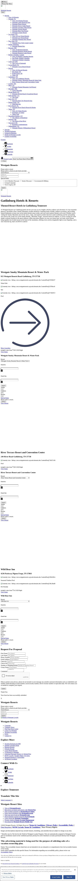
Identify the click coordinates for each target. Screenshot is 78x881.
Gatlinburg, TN (13, 77)
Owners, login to (19, 820)
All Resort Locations (11, 759)
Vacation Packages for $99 (13, 744)
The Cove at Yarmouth (19, 63)
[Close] (75, 870)
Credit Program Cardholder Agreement (30, 863)
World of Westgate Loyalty (13, 135)
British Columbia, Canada (16, 55)
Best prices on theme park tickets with (20, 810)
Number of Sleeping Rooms (9, 665)
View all (13, 808)
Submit (3, 688)
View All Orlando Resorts (20, 21)
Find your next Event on (17, 815)
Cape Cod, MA (13, 61)
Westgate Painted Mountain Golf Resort (24, 87)
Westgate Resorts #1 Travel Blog (14, 757)
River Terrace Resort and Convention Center (25, 82)
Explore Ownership (10, 136)
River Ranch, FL (13, 106)
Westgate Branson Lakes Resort (21, 53)
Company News (9, 727)
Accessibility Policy (66, 825)
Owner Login (7, 159)
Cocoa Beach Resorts (11, 750)
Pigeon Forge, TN (13, 102)
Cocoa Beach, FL (13, 65)
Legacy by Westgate (11, 730)
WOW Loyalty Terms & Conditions (26, 827)
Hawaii (10, 68)
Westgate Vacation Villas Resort (21, 27)
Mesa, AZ (11, 85)
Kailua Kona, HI (17, 73)
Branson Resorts (9, 747)
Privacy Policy (52, 825)
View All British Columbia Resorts (22, 56)
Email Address (5, 659)
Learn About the (16, 818)
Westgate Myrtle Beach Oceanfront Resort (25, 94)
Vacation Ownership (11, 732)
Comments (4, 671)
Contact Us (8, 736)
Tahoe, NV (11, 109)
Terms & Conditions (37, 825)
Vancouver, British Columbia (21, 60)
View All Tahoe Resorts (19, 111)
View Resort (4, 403)
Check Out (3, 376)
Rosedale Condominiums (19, 124)
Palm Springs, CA (13, 95)
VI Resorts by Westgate (12, 752)
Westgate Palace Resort (19, 24)
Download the (19, 822)
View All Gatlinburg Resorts (20, 78)
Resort (3, 359)
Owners (3, 139)
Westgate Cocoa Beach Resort (21, 66)
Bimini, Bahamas (13, 44)
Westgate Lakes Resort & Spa (21, 22)
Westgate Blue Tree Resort (20, 31)
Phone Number (5, 657)
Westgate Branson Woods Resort (22, 51)
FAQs (6, 734)
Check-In (3, 661)
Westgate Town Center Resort (21, 26)
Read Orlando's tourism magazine (19, 816)
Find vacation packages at (20, 811)
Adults (3, 387)
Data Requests (6, 827)
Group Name (5, 667)
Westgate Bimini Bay (18, 46)
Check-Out (4, 663)
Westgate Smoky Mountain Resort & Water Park (26, 80)
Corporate (8, 725)
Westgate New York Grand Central (22, 43)
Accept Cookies (56, 877)
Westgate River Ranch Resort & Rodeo (24, 107)
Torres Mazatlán (17, 90)
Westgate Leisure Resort (19, 32)
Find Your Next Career (11, 729)
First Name (4, 653)
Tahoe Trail (15, 114)
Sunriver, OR (12, 119)
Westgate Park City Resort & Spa (22, 101)
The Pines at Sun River (19, 121)
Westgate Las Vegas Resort (20, 38)
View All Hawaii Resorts (19, 70)
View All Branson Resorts (20, 49)
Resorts (7, 15)
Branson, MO (12, 48)
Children (3, 391)
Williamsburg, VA (13, 126)
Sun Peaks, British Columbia (20, 58)
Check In (3, 364)
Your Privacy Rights (49, 827)
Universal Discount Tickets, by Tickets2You (18, 754)
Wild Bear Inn (16, 104)
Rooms (3, 394)
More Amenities (5, 348)
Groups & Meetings (10, 133)
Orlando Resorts (9, 749)
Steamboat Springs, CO (15, 116)
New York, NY (13, 41)
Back (3, 12)
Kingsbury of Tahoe (18, 112)
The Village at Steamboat (19, 118)
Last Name (4, 655)
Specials (7, 129)
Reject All (69, 877)
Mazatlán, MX (12, 89)
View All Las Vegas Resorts (20, 36)
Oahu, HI (15, 75)
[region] (39, 874)
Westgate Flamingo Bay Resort (21, 39)
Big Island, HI (16, 72)
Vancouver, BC (13, 123)
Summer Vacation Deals (12, 745)
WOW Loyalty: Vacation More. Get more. (17, 756)
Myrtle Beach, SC (13, 92)
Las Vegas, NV (13, 34)
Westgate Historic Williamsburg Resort (23, 128)
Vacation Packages (10, 131)
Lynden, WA (12, 84)
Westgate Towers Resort (19, 29)
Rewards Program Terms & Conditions (11, 863)
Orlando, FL (12, 19)
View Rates (4, 352)
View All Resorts (13, 17)
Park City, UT (12, 99)
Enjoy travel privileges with (19, 813)
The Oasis (15, 97)
